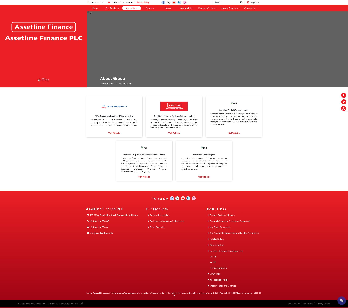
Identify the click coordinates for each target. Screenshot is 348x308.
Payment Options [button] (207, 8)
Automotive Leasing (159, 215)
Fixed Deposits (157, 227)
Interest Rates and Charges (223, 285)
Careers (150, 8)
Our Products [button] (112, 8)
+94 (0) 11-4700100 (99, 221)
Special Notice (217, 245)
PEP (214, 262)
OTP (215, 257)
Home (95, 8)
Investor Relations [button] (230, 8)
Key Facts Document (220, 227)
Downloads (215, 273)
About (112, 83)
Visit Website (114, 133)
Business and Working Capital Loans (167, 221)
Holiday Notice (217, 239)
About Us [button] (131, 8)
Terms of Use (294, 303)
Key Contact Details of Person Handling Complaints (234, 233)
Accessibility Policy (219, 279)
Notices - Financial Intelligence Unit (226, 251)
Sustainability (186, 8)
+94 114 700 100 (97, 2)
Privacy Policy (143, 2)
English (253, 2)
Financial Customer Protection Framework (230, 221)
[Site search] (241, 2)
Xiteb (80, 303)
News (168, 8)
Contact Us (249, 8)
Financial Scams (220, 268)
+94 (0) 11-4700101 (99, 227)
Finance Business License (222, 215)
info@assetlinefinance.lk (121, 2)
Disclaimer (308, 303)
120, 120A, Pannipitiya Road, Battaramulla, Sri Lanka (114, 215)
